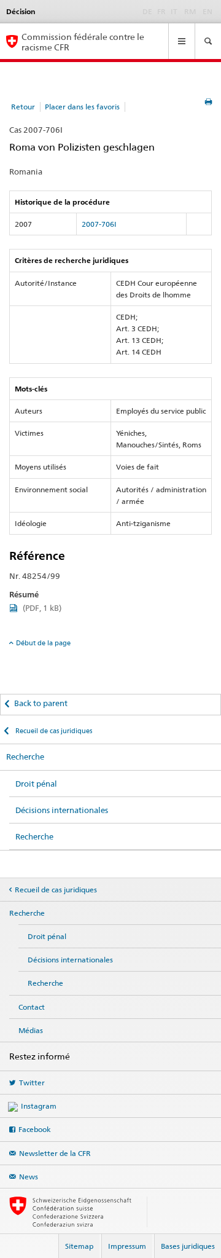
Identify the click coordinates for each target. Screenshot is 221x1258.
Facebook (34, 1129)
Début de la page (43, 643)
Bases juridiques (188, 1246)
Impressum (127, 1246)
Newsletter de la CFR (55, 1153)
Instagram (38, 1106)
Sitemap (79, 1246)
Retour (23, 106)
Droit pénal (36, 783)
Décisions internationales (61, 810)
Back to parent (41, 703)
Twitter (32, 1082)
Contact (31, 1007)
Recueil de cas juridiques (53, 730)
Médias (30, 1030)
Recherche (25, 756)
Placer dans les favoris (82, 106)
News (28, 1176)
